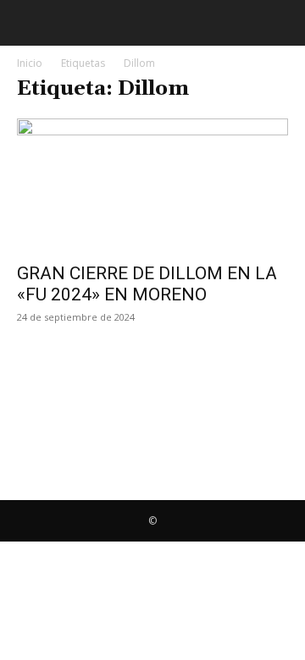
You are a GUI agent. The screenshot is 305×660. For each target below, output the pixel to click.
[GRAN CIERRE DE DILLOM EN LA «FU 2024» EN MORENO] (152, 185)
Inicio (29, 63)
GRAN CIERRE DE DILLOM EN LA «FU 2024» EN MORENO (147, 284)
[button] (27, 23)
